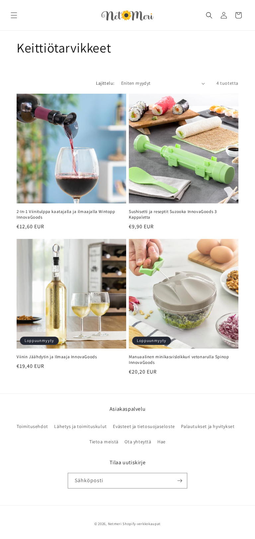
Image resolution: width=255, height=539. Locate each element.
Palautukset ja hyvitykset (207, 426)
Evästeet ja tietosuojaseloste (144, 426)
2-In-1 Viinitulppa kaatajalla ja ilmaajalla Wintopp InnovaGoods (66, 214)
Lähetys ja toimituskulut (80, 426)
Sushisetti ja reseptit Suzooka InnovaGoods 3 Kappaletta (172, 214)
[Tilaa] (179, 480)
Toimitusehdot (32, 426)
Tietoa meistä (104, 442)
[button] (14, 15)
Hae (161, 442)
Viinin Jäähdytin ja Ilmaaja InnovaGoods (57, 357)
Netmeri (115, 523)
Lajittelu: (105, 83)
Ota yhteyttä (138, 442)
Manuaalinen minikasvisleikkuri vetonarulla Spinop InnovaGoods (179, 359)
